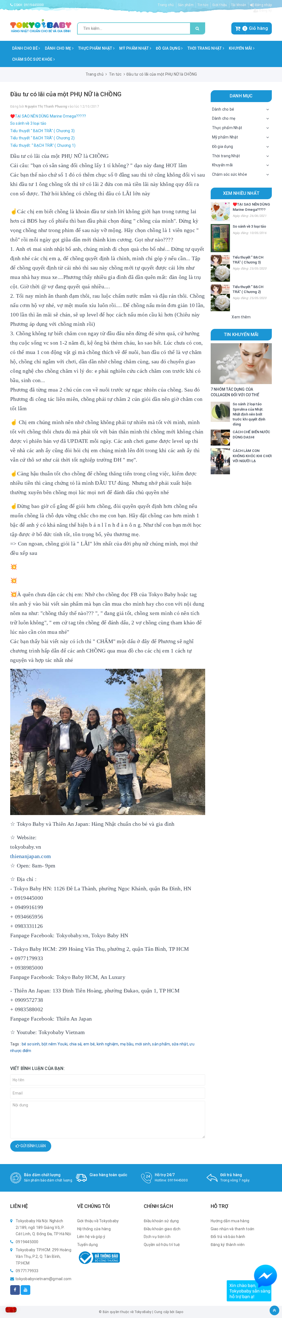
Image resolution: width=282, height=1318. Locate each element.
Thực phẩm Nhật (95, 48)
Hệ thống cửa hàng (94, 1229)
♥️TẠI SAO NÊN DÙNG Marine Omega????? (48, 116)
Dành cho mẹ (58, 48)
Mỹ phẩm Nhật (134, 48)
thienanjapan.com (30, 856)
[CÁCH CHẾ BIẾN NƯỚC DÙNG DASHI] (220, 438)
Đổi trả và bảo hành (228, 1236)
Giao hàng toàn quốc (109, 1175)
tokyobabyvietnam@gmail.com (43, 1279)
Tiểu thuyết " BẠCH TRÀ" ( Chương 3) (42, 131)
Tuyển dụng (87, 1244)
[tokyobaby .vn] (40, 25)
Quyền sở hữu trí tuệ (162, 1244)
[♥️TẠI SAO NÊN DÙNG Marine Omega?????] (220, 211)
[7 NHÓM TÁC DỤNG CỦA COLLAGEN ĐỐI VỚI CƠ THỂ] (241, 363)
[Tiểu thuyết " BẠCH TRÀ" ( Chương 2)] (220, 297)
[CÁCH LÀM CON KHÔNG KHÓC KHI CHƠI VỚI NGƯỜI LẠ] (220, 461)
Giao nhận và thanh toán (232, 1229)
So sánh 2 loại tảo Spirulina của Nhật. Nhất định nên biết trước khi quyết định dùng (249, 414)
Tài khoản (238, 5)
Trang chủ (166, 5)
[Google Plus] (25, 1290)
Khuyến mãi (241, 48)
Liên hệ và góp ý (91, 1236)
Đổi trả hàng (231, 1175)
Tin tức (202, 5)
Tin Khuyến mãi (241, 334)
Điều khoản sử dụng (161, 1221)
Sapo (179, 1312)
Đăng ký (265, 10)
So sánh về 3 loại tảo (28, 123)
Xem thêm (241, 317)
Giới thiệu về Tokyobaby (98, 1221)
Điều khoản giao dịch (162, 1229)
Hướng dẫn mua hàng (230, 1221)
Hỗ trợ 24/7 (165, 1175)
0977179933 (27, 1271)
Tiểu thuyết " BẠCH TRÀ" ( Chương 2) (42, 138)
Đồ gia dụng (168, 48)
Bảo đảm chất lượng (42, 1175)
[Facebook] (15, 1290)
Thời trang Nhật (205, 48)
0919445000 (34, 5)
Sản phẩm (186, 5)
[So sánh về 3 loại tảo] (220, 238)
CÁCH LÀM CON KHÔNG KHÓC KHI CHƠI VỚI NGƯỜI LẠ (252, 456)
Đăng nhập (263, 5)
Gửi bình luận (33, 1146)
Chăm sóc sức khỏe (32, 59)
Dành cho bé (25, 48)
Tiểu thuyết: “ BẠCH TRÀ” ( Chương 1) (42, 145)
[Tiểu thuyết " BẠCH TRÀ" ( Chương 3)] (220, 268)
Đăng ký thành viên (228, 1244)
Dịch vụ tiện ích (157, 1236)
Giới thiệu (219, 5)
